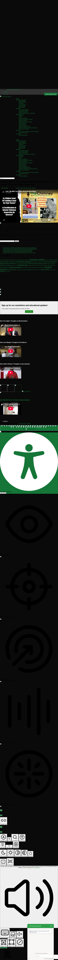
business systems (14, 265)
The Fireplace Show (23, 132)
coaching (37, 265)
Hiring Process (22, 124)
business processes (33, 263)
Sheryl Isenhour (22, 102)
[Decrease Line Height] (1, 832)
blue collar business (4, 259)
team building (45, 269)
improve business (20, 269)
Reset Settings (4, 947)
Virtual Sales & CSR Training (25, 121)
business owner (18, 263)
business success (5, 265)
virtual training (7, 271)
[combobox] (29, 428)
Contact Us (18, 133)
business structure (51, 263)
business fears (41, 261)
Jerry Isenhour (22, 101)
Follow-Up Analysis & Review (26, 119)
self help (39, 269)
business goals (47, 261)
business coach (14, 261)
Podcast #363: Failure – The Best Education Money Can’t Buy (17, 251)
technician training (52, 269)
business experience (34, 261)
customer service (51, 265)
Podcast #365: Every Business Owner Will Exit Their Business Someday (20, 249)
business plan (25, 263)
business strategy (42, 263)
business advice (37, 259)
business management (10, 263)
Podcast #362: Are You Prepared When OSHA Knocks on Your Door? (19, 252)
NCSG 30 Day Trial (23, 112)
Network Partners (23, 120)
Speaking (21, 115)
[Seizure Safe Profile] (0, 619)
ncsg (37, 269)
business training (31, 265)
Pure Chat (51, 958)
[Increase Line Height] (1, 827)
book (10, 259)
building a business (15, 259)
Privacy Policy (22, 423)
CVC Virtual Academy (24, 109)
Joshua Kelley (22, 106)
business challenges (5, 261)
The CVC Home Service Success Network (29, 131)
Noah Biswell (22, 107)
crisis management (43, 265)
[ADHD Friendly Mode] (0, 681)
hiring (8, 269)
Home (17, 98)
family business (31, 267)
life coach (34, 269)
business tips (23, 265)
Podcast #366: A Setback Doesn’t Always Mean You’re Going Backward (19, 247)
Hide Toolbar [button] (3, 493)
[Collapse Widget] (51, 926)
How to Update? (36, 867)
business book (47, 259)
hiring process (13, 269)
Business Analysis (23, 118)
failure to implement (24, 267)
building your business (25, 259)
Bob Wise (21, 103)
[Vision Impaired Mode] (0, 556)
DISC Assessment (4, 267)
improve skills (25, 269)
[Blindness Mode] (0, 744)
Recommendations (23, 135)
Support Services (20, 114)
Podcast (18, 130)
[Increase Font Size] (1, 810)
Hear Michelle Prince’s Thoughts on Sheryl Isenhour (15, 400)
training (2, 271)
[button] (0, 431)
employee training (15, 267)
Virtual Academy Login (50, 94)
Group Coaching (22, 122)
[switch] (0, 556)
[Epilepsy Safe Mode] (0, 806)
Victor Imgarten (22, 104)
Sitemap (29, 423)
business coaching (24, 261)
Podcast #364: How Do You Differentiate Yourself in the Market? (18, 250)
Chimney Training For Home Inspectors (28, 127)
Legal (20, 116)
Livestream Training (23, 110)
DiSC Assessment (23, 125)
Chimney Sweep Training (24, 126)
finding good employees (39, 267)
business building (54, 259)
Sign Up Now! (29, 311)
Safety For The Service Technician (27, 113)
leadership (30, 269)
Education (18, 108)
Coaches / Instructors (21, 99)
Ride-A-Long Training (24, 129)
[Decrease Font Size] (1, 815)
